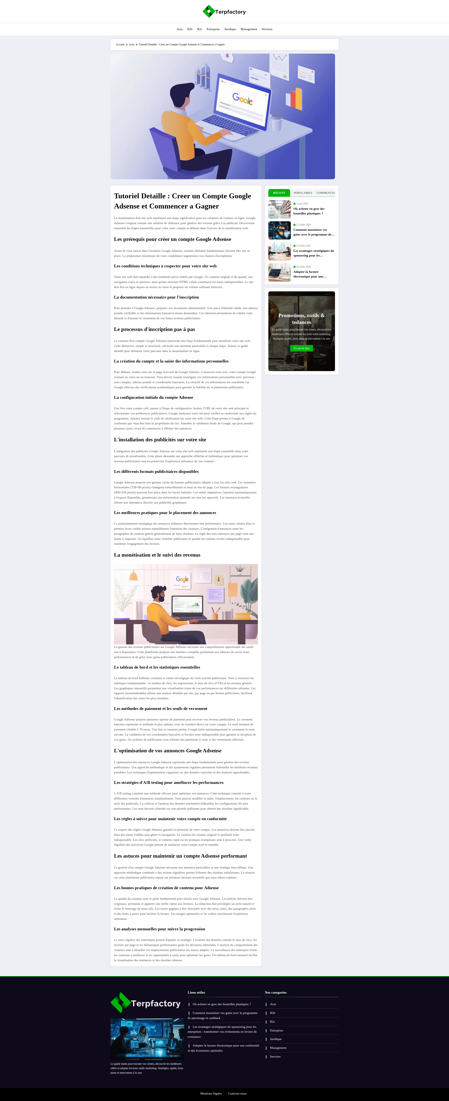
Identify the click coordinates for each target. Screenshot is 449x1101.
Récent (279, 192)
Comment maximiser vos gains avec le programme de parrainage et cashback (312, 232)
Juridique (230, 29)
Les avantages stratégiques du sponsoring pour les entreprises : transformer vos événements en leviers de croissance (313, 253)
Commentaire (324, 192)
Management (249, 29)
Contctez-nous (237, 1093)
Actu (180, 29)
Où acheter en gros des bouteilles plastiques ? (308, 211)
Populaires (302, 192)
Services (267, 29)
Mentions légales (211, 1093)
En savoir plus (302, 348)
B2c (199, 29)
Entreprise (213, 29)
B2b (190, 29)
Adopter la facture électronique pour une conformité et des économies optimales (312, 274)
